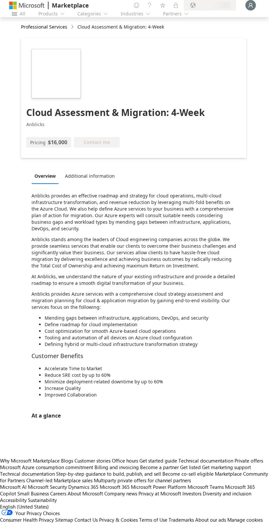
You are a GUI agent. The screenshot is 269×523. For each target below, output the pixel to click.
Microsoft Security (47, 487)
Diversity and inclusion (227, 493)
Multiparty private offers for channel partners (142, 480)
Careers (58, 493)
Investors (191, 493)
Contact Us (86, 519)
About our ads (210, 519)
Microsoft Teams (206, 487)
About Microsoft (85, 493)
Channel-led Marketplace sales (59, 480)
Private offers (249, 460)
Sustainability (42, 500)
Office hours (125, 460)
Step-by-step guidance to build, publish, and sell (108, 473)
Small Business (33, 493)
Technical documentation (205, 460)
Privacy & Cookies (118, 519)
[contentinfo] (73, 27)
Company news (120, 493)
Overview (45, 176)
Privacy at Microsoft (159, 493)
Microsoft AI (13, 487)
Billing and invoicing (116, 467)
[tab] (46, 176)
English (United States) (24, 506)
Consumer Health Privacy (27, 519)
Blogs (67, 460)
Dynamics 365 (83, 487)
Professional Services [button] (44, 27)
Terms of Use (153, 519)
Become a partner (159, 467)
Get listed (190, 467)
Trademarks (181, 519)
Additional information (90, 176)
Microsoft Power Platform (158, 487)
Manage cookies (245, 519)
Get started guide (158, 460)
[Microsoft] (27, 5)
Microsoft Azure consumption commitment (47, 467)
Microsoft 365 (115, 487)
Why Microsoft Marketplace (30, 460)
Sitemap (64, 519)
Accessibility (13, 500)
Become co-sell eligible (188, 473)
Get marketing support (226, 467)
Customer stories (92, 460)
